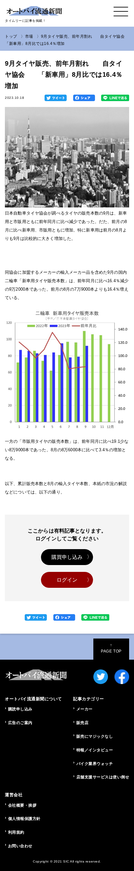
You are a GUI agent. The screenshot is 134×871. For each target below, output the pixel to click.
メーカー (84, 709)
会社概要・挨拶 (22, 805)
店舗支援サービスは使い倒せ (102, 777)
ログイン (67, 580)
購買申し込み (67, 557)
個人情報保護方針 (24, 818)
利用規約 (16, 832)
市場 (29, 36)
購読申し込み (20, 709)
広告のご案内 (20, 722)
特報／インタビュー (94, 750)
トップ (11, 36)
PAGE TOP (111, 647)
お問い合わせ (20, 846)
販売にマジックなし (94, 736)
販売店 (82, 722)
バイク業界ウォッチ (94, 763)
